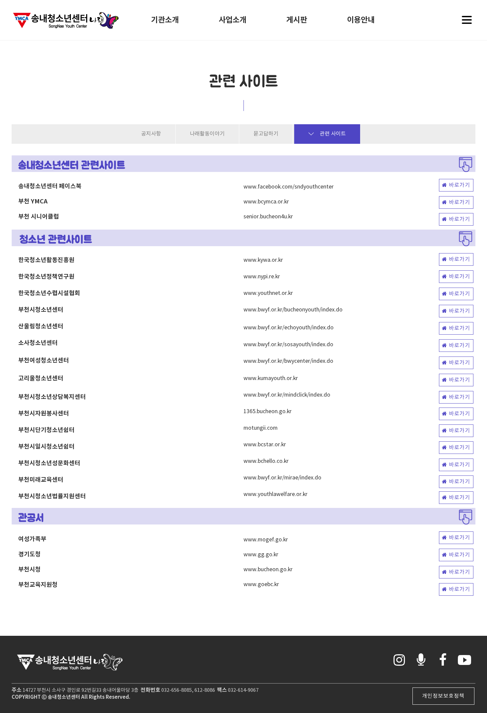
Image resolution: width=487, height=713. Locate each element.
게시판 (296, 20)
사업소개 (232, 20)
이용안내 (361, 20)
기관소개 (165, 20)
